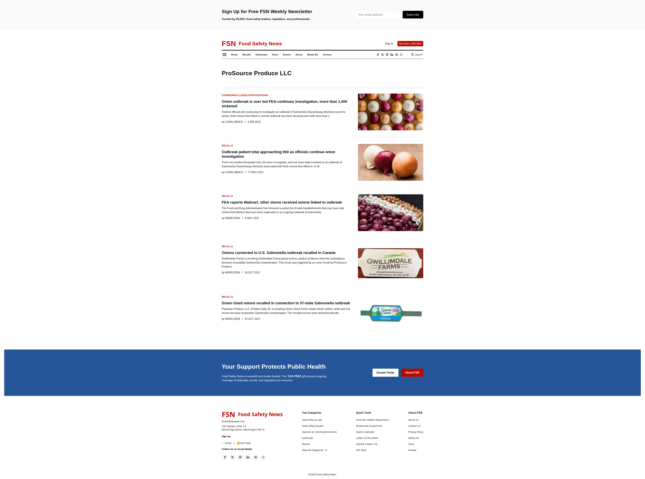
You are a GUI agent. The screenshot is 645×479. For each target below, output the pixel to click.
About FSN (412, 372)
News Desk (232, 218)
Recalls (227, 145)
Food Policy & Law (312, 419)
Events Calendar (365, 431)
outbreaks (307, 438)
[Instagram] (387, 54)
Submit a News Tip (366, 444)
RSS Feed (361, 450)
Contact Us (414, 425)
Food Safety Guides (313, 425)
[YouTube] (396, 54)
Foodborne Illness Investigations (245, 95)
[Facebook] (377, 54)
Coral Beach (234, 122)
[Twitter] (382, 54)
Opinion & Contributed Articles (319, 431)
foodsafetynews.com (233, 421)
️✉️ (226, 443)
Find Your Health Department (372, 419)
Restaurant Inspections (369, 425)
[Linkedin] (391, 54)
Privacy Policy (415, 431)
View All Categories (313, 450)
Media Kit (413, 438)
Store (411, 444)
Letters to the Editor (367, 438)
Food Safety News (326, 474)
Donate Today (385, 372)
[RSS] (401, 54)
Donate (412, 450)
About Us (413, 419)
